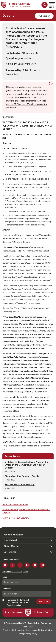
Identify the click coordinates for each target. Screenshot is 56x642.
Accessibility (33, 623)
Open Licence (32, 630)
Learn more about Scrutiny (15, 518)
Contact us (46, 623)
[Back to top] (52, 638)
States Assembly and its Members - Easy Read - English (26, 511)
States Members (12, 546)
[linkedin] (27, 565)
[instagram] (42, 565)
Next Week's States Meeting (20, 484)
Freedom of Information (13, 630)
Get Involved (10, 552)
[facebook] (20, 565)
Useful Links (28, 627)
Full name (6, 589)
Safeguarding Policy (28, 634)
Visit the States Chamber (15, 504)
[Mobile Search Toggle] (44, 5)
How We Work (10, 540)
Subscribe (43, 601)
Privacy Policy (45, 630)
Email (4, 577)
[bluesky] (5, 565)
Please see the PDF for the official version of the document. (26, 104)
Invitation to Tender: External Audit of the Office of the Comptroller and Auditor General (27, 465)
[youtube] (34, 565)
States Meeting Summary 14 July (22, 476)
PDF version (44, 16)
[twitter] (12, 565)
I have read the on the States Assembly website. (18, 602)
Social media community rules (15, 571)
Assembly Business (14, 534)
